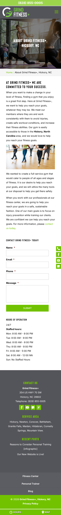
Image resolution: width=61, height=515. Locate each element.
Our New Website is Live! (30, 454)
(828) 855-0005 (30, 3)
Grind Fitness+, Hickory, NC (35, 499)
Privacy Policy (30, 503)
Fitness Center (30, 476)
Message (12, 283)
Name (10, 247)
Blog (30, 491)
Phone (11, 271)
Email (10, 259)
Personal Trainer (30, 483)
